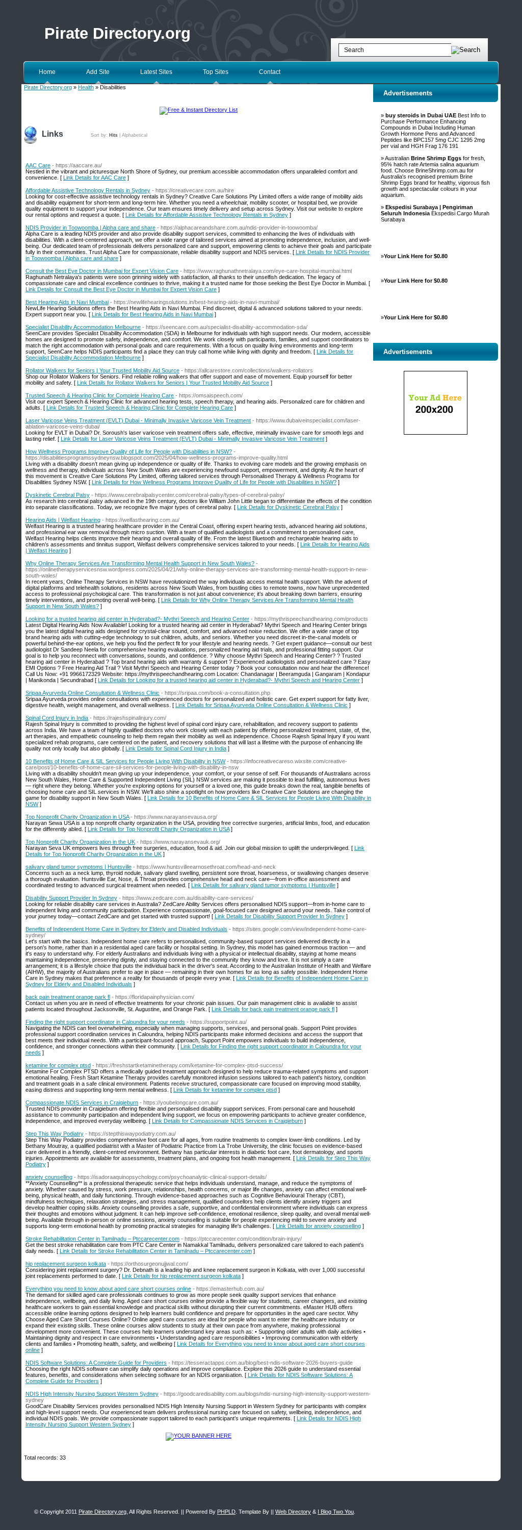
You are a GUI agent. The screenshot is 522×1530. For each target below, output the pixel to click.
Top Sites (215, 72)
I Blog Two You (336, 1512)
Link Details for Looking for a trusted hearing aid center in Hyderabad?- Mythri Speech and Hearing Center (229, 680)
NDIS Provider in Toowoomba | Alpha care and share (90, 227)
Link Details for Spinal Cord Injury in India (175, 748)
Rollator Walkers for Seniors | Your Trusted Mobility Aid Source (102, 370)
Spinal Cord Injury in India (56, 718)
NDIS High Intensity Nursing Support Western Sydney (92, 1394)
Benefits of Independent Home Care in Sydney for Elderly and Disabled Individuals (126, 929)
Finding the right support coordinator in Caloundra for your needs (105, 1022)
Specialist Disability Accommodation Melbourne (83, 327)
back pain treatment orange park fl (67, 997)
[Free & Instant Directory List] (199, 110)
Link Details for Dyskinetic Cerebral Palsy (288, 507)
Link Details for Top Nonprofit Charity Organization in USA (158, 829)
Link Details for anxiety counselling (318, 1226)
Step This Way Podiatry (54, 1134)
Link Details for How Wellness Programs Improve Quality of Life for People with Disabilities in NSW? (214, 482)
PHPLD (226, 1512)
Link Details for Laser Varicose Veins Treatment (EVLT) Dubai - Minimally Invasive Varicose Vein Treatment (192, 439)
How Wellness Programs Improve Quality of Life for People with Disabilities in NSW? (128, 451)
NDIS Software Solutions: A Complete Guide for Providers (96, 1363)
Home (47, 72)
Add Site (98, 72)
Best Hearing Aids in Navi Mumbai (67, 302)
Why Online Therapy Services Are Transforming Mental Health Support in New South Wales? (139, 563)
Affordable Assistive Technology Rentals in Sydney (87, 190)
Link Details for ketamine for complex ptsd (225, 1090)
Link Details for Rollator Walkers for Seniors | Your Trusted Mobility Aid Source (173, 383)
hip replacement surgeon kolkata (65, 1264)
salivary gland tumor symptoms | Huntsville (78, 867)
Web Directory (293, 1512)
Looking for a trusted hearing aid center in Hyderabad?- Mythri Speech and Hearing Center (137, 619)
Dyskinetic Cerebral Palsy (57, 495)
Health (86, 87)
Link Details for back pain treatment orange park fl (273, 1009)
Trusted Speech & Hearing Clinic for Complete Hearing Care (99, 395)
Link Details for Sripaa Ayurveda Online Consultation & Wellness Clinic (261, 705)
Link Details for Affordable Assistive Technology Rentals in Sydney (206, 215)
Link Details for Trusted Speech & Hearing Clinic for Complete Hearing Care (139, 408)
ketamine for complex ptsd (58, 1065)
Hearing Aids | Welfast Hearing (62, 520)
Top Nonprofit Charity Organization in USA (77, 817)
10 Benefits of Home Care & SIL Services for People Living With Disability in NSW (125, 761)
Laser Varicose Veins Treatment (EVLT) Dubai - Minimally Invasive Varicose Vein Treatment (138, 420)
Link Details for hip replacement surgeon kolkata (181, 1276)
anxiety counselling (48, 1177)
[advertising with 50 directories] (198, 1436)
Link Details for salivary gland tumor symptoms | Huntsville (263, 885)
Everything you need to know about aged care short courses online (108, 1289)
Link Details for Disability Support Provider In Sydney (280, 916)
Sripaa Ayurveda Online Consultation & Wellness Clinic (92, 693)
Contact (269, 72)
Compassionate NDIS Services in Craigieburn (81, 1102)
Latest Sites (156, 72)
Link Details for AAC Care (94, 177)
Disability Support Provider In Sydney (71, 898)
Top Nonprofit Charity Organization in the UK (80, 842)
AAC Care (37, 165)
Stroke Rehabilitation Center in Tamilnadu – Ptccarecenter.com (102, 1239)
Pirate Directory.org (117, 33)
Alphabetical (134, 135)
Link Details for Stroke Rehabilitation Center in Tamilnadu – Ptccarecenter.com (156, 1251)
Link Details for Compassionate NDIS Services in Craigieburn (227, 1121)
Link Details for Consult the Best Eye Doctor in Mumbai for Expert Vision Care (121, 289)
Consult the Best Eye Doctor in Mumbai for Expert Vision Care (101, 271)
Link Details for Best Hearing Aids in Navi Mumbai (152, 314)
